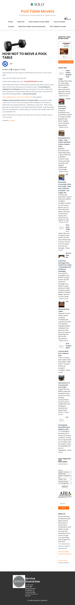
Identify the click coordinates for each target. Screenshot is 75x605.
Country (60, 470)
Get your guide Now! (65, 62)
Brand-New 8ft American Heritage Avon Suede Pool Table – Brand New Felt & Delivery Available (64, 262)
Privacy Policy (62, 560)
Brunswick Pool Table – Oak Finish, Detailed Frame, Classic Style (64, 142)
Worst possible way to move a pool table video (17, 97)
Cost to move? (59, 22)
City (59, 477)
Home (10, 22)
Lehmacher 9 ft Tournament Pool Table (64, 385)
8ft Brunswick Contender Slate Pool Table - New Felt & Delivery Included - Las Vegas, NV (64, 183)
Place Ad (20, 22)
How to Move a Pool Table (39, 22)
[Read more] (63, 96)
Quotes (11, 26)
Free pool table (68, 227)
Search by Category (63, 481)
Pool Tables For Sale (58, 26)
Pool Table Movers (37, 11)
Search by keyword (62, 464)
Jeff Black (12, 120)
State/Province (62, 473)
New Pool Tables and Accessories (31, 26)
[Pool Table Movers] (37, 4)
